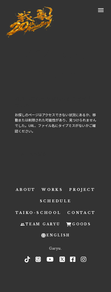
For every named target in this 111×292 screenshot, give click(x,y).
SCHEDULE (55, 201)
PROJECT (82, 189)
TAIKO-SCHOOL (38, 213)
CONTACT (81, 213)
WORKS (52, 189)
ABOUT (26, 189)
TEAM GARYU (43, 224)
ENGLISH (58, 235)
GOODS (81, 224)
